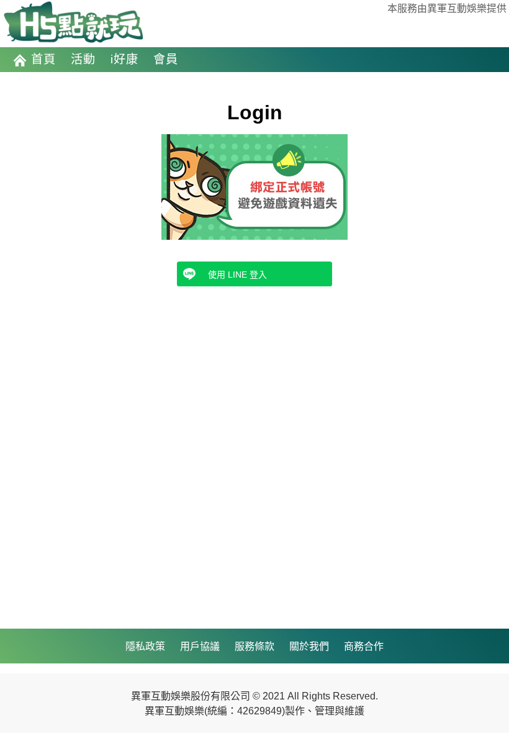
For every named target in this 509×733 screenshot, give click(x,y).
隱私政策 (145, 646)
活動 (83, 59)
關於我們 (309, 646)
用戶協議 (200, 646)
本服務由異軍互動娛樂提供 (447, 8)
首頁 (43, 59)
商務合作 (364, 646)
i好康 (124, 59)
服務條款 (254, 646)
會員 (165, 59)
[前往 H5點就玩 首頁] (73, 23)
